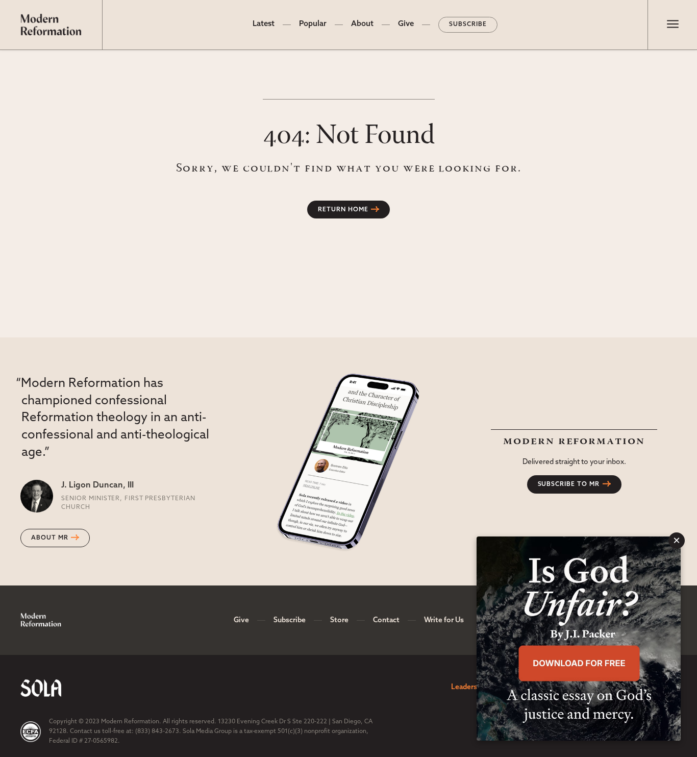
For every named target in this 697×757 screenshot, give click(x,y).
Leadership (469, 687)
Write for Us (444, 620)
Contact (386, 620)
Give (406, 24)
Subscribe (468, 24)
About (362, 24)
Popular (313, 24)
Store (339, 620)
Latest (264, 24)
